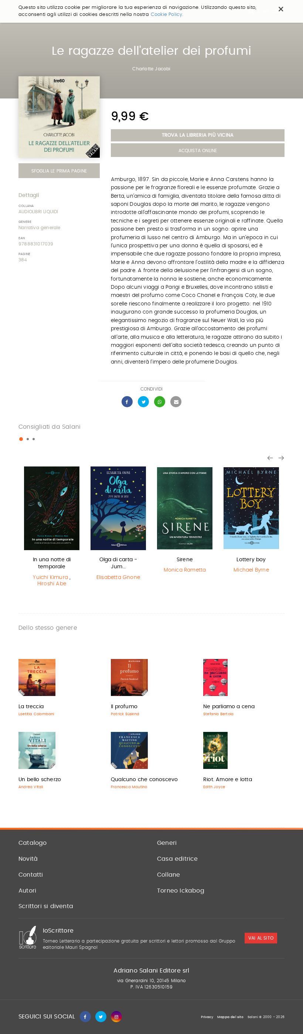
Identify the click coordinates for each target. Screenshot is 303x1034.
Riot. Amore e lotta (227, 779)
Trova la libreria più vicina (198, 135)
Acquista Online (197, 150)
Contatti (30, 875)
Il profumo (124, 706)
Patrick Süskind (125, 714)
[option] (51, 528)
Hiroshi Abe (51, 583)
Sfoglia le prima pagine (59, 171)
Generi (167, 843)
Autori (27, 891)
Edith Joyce (214, 787)
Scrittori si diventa (45, 906)
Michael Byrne (251, 570)
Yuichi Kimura (50, 577)
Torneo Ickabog (180, 891)
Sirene (185, 559)
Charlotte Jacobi (151, 69)
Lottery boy (251, 559)
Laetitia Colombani (36, 714)
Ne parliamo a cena (229, 706)
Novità (28, 859)
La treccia (31, 706)
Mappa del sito (230, 1017)
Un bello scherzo (39, 779)
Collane (168, 875)
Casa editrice (177, 859)
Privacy (207, 1017)
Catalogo (32, 843)
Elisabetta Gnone (118, 577)
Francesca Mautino (129, 787)
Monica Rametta (185, 570)
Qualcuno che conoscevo (144, 779)
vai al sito (260, 938)
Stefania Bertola (218, 714)
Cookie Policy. (167, 14)
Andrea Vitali (30, 787)
